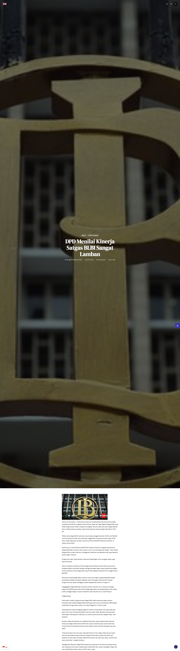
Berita (84, 235)
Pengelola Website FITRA (74, 260)
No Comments (101, 260)
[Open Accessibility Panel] (177, 325)
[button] (175, 4)
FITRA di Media (93, 235)
